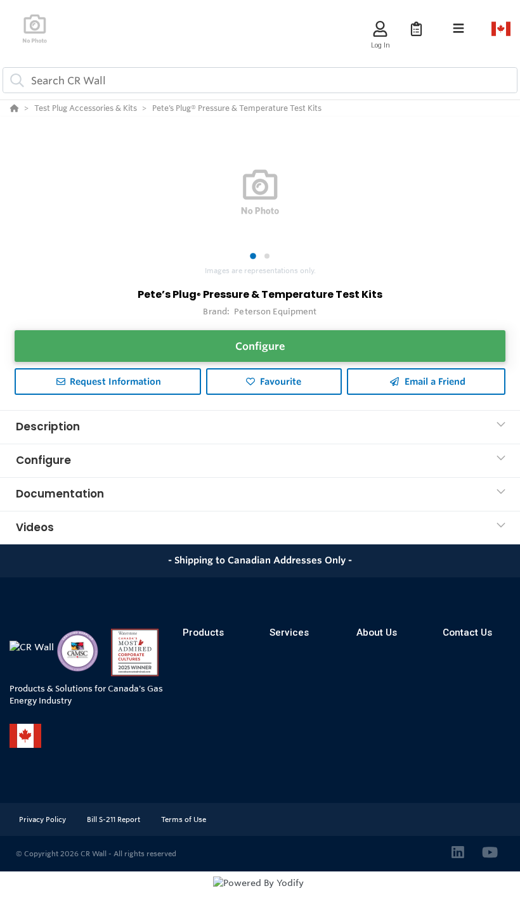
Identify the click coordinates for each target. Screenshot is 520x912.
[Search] (14, 80)
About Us (376, 632)
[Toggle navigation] (458, 28)
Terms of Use (183, 819)
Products (203, 632)
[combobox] (260, 80)
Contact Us (467, 632)
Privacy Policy (43, 819)
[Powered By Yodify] (260, 894)
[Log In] (380, 29)
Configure (260, 346)
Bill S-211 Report (114, 819)
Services (289, 632)
